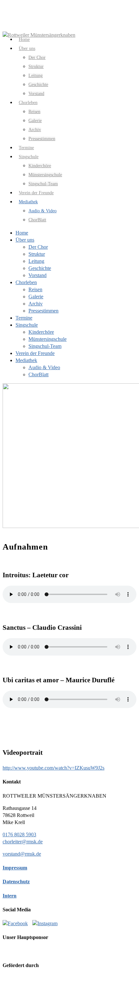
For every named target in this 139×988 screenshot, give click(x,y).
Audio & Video (42, 210)
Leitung (35, 75)
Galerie (35, 120)
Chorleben (28, 102)
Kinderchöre (39, 165)
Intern (9, 895)
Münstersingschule (45, 174)
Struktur (36, 66)
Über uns (27, 48)
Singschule (27, 325)
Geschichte (38, 84)
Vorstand (37, 275)
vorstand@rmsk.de (22, 854)
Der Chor (37, 57)
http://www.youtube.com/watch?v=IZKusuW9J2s (53, 768)
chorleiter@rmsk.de (23, 841)
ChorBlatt (37, 219)
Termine (24, 318)
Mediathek (26, 360)
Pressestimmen (41, 138)
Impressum (15, 867)
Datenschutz (16, 881)
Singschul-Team (44, 346)
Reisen (34, 111)
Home (22, 232)
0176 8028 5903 (19, 834)
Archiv (34, 129)
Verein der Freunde (35, 353)
